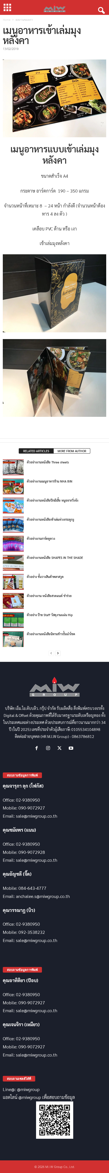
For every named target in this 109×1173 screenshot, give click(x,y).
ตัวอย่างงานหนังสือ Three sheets (48, 462)
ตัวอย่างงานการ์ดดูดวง (41, 538)
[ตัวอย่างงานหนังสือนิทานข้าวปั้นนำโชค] (13, 639)
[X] (61, 748)
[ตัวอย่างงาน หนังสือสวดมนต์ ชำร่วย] (13, 601)
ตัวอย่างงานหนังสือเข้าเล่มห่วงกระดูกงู (50, 519)
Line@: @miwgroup (21, 1089)
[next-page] (58, 653)
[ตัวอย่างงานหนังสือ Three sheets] (13, 467)
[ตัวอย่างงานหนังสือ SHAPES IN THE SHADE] (13, 563)
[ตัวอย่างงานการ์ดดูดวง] (13, 544)
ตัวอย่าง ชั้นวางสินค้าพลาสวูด (45, 577)
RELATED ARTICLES (36, 451)
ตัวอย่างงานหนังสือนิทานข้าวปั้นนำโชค (51, 634)
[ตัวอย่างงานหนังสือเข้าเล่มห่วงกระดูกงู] (13, 524)
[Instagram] (49, 748)
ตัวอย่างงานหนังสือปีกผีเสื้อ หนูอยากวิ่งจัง (52, 500)
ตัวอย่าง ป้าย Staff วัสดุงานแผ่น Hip (50, 615)
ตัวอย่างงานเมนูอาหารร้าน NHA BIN (49, 481)
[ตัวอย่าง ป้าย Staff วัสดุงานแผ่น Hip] (13, 620)
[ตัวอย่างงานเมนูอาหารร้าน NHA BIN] (13, 486)
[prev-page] (51, 653)
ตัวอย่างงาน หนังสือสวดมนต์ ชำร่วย (49, 596)
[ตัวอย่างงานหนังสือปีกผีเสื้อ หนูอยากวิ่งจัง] (13, 505)
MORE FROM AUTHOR (72, 451)
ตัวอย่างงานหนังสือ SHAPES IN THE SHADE (55, 557)
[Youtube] (72, 748)
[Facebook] (38, 748)
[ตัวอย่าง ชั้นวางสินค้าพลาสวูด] (13, 582)
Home (6, 20)
